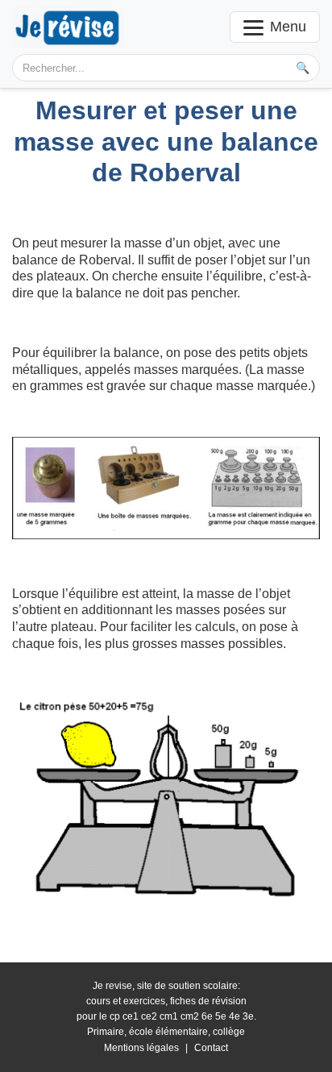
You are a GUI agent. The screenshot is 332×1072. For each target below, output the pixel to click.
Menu (288, 27)
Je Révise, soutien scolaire (67, 27)
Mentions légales (141, 1047)
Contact (211, 1047)
